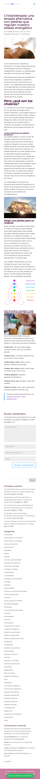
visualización (8, 717)
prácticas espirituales (12, 664)
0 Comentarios (24, 34)
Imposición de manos (12, 626)
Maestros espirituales (12, 632)
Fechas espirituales (11, 594)
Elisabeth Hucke (13, 32)
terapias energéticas (11, 695)
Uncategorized (9, 708)
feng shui (7, 597)
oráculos (7, 657)
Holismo (7, 620)
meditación (8, 642)
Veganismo (8, 711)
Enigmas (7, 585)
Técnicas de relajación (12, 686)
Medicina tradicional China (14, 638)
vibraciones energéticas (13, 714)
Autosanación (9, 547)
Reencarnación (9, 673)
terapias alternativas (11, 692)
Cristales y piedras (11, 569)
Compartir (7, 761)
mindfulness (8, 645)
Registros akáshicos (11, 676)
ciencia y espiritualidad (12, 560)
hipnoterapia (9, 616)
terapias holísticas (10, 34)
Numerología (9, 651)
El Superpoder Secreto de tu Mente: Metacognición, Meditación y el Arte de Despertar (17, 731)
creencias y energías (11, 566)
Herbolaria (8, 607)
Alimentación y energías (13, 541)
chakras (7, 557)
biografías (7, 550)
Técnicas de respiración (13, 689)
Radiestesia (8, 670)
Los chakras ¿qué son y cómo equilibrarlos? (20, 396)
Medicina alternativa (11, 635)
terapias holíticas (10, 704)
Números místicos (11, 654)
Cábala (6, 553)
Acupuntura (8, 534)
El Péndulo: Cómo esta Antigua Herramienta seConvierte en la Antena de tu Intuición (19, 515)
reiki (5, 679)
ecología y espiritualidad (13, 579)
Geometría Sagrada (11, 604)
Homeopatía (8, 623)
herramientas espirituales (13, 610)
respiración (8, 683)
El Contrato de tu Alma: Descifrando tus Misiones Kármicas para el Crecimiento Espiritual (18, 507)
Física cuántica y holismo (13, 601)
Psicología (8, 667)
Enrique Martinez (10, 729)
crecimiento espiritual (12, 563)
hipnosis (7, 613)
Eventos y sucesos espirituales (15, 591)
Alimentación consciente (13, 538)
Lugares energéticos (11, 629)
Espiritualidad (9, 588)
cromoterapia (9, 575)
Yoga (5, 720)
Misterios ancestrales (12, 648)
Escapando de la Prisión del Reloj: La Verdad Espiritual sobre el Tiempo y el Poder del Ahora (18, 499)
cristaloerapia (9, 572)
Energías (7, 582)
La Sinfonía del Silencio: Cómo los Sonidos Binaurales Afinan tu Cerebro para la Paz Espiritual (19, 491)
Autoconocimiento (11, 544)
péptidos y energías (11, 660)
